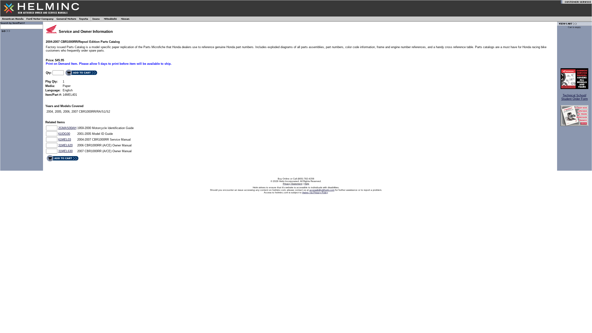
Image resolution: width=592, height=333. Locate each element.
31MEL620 (65, 145)
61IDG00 (64, 134)
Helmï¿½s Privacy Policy (315, 192)
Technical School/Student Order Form (574, 97)
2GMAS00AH (67, 128)
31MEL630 (65, 151)
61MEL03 (64, 139)
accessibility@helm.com (321, 190)
